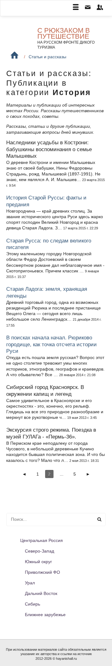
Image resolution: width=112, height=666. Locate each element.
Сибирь (32, 603)
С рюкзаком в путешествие (63, 33)
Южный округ (38, 561)
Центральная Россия (41, 540)
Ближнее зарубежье (45, 614)
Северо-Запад (39, 551)
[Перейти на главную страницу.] (14, 55)
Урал (30, 582)
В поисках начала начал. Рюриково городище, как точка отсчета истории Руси (51, 344)
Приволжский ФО (42, 572)
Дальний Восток (41, 593)
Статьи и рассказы (47, 56)
